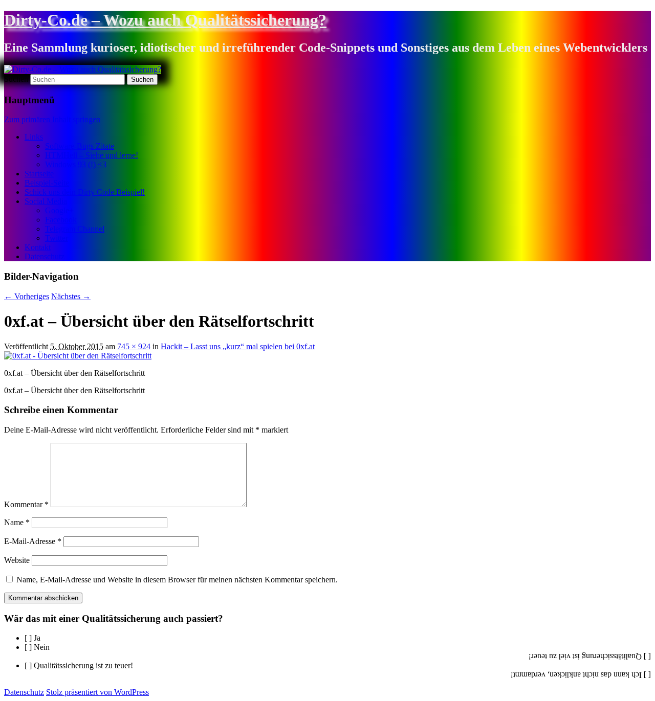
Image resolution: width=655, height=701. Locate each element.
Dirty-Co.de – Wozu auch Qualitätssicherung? (165, 20)
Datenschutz (44, 256)
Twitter (56, 238)
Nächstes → (71, 296)
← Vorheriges (26, 296)
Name (17, 522)
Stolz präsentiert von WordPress (97, 692)
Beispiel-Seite (47, 182)
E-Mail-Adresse (32, 541)
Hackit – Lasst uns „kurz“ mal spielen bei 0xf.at (238, 346)
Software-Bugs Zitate (79, 146)
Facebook (61, 219)
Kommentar (26, 504)
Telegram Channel (74, 228)
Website (17, 560)
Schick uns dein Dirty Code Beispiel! (85, 192)
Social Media (46, 201)
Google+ (59, 210)
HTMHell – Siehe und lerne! (91, 155)
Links (34, 136)
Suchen (16, 79)
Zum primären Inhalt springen (52, 119)
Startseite (39, 173)
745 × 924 (133, 346)
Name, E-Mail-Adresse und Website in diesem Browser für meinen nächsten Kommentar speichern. (177, 579)
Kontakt (38, 247)
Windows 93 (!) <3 (75, 164)
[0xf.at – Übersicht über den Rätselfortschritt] (77, 355)
